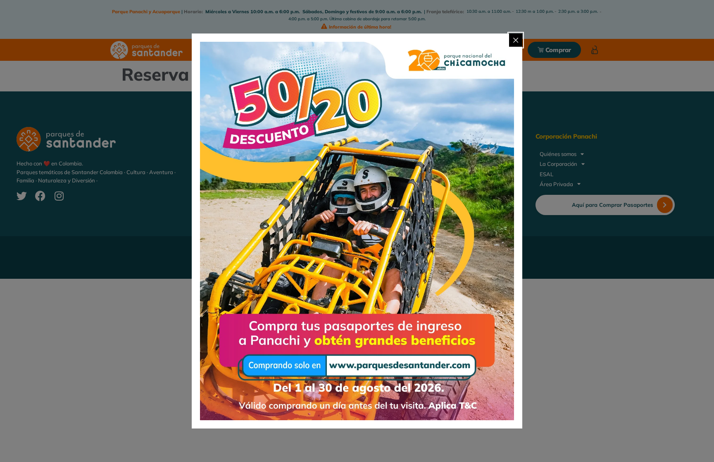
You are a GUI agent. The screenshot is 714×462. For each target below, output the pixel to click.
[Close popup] (515, 40)
